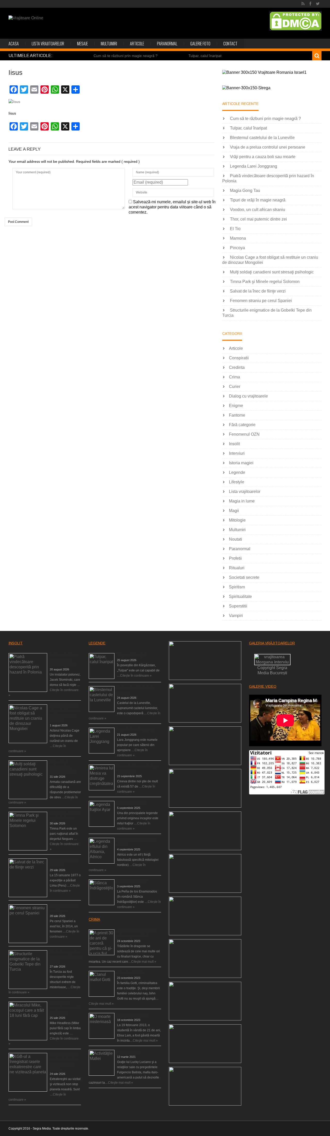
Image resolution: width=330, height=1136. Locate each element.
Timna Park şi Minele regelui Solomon (265, 281)
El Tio (235, 228)
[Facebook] (310, 4)
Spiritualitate (240, 596)
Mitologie (237, 520)
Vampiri (236, 615)
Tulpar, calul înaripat (204, 56)
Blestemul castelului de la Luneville (262, 137)
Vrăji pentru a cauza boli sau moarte (262, 157)
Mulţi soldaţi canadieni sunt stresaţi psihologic (272, 272)
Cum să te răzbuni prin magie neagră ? (126, 56)
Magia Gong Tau (245, 190)
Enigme (236, 405)
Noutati (235, 539)
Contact (230, 43)
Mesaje (82, 43)
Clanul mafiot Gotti (130, 973)
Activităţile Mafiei (129, 1051)
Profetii (235, 558)
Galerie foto (200, 43)
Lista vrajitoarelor (48, 43)
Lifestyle (236, 482)
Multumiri (109, 43)
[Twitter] (317, 4)
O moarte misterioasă (132, 1015)
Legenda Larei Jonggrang (253, 166)
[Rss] (303, 4)
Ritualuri (236, 568)
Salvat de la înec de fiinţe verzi (258, 291)
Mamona (238, 238)
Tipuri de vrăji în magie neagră (257, 200)
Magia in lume (242, 501)
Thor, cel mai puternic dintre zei (258, 219)
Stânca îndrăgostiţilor (132, 881)
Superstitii (238, 606)
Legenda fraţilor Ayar (131, 803)
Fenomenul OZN (244, 434)
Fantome (237, 415)
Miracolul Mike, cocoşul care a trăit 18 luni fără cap (65, 1008)
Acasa (14, 43)
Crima (234, 377)
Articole (137, 43)
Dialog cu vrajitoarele (248, 396)
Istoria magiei (241, 463)
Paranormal (167, 43)
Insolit (234, 444)
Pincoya (237, 248)
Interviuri (237, 453)
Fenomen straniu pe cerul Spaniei (261, 300)
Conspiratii (239, 358)
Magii (234, 510)
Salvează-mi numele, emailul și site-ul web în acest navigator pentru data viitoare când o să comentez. (172, 207)
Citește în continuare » (136, 675)
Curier (234, 386)
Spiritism (237, 587)
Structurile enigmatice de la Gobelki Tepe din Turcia (65, 956)
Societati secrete (244, 577)
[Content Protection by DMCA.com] (295, 21)
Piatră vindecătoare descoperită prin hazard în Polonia (63, 659)
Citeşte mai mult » (143, 961)
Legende (237, 472)
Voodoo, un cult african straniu (257, 209)
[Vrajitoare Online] (26, 18)
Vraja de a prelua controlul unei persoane (267, 147)
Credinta (237, 367)
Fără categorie (242, 425)
